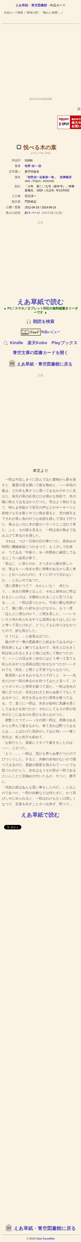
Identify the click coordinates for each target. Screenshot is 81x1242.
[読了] (19, 147)
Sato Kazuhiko (45, 1238)
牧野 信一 (31, 166)
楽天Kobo (37, 342)
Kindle (16, 342)
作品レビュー (50, 332)
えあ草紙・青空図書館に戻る (44, 364)
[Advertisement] (40, 58)
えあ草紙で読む (40, 301)
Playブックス (65, 342)
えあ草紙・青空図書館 (31, 5)
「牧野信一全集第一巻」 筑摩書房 (48, 177)
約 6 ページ (32, 212)
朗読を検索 (43, 321)
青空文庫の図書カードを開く (40, 352)
